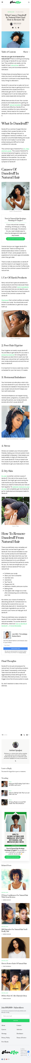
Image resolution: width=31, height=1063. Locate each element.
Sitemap (4, 1034)
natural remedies (15, 105)
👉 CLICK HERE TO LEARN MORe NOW (15, 238)
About (3, 1025)
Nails (10, 781)
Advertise (19, 1029)
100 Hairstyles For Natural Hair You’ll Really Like (14, 930)
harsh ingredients (23, 287)
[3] (5, 802)
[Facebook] (2, 1059)
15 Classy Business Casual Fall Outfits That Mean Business (17, 802)
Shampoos (5, 300)
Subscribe (15, 1020)
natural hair (14, 65)
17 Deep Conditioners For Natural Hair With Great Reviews (15, 896)
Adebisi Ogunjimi (17, 23)
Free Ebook (5, 1042)
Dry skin (4, 476)
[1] (5, 784)
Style (10, 800)
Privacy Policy (6, 1038)
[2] (5, 793)
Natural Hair (11, 12)
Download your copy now (12, 857)
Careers (4, 1029)
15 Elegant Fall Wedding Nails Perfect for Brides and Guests (19, 784)
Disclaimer (20, 1034)
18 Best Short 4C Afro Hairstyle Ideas (14, 996)
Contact (19, 1025)
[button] (2, 2)
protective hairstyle (8, 355)
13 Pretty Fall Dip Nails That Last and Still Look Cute (19, 793)
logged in (11, 771)
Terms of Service (21, 1038)
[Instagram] (4, 1059)
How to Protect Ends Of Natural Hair (14, 964)
